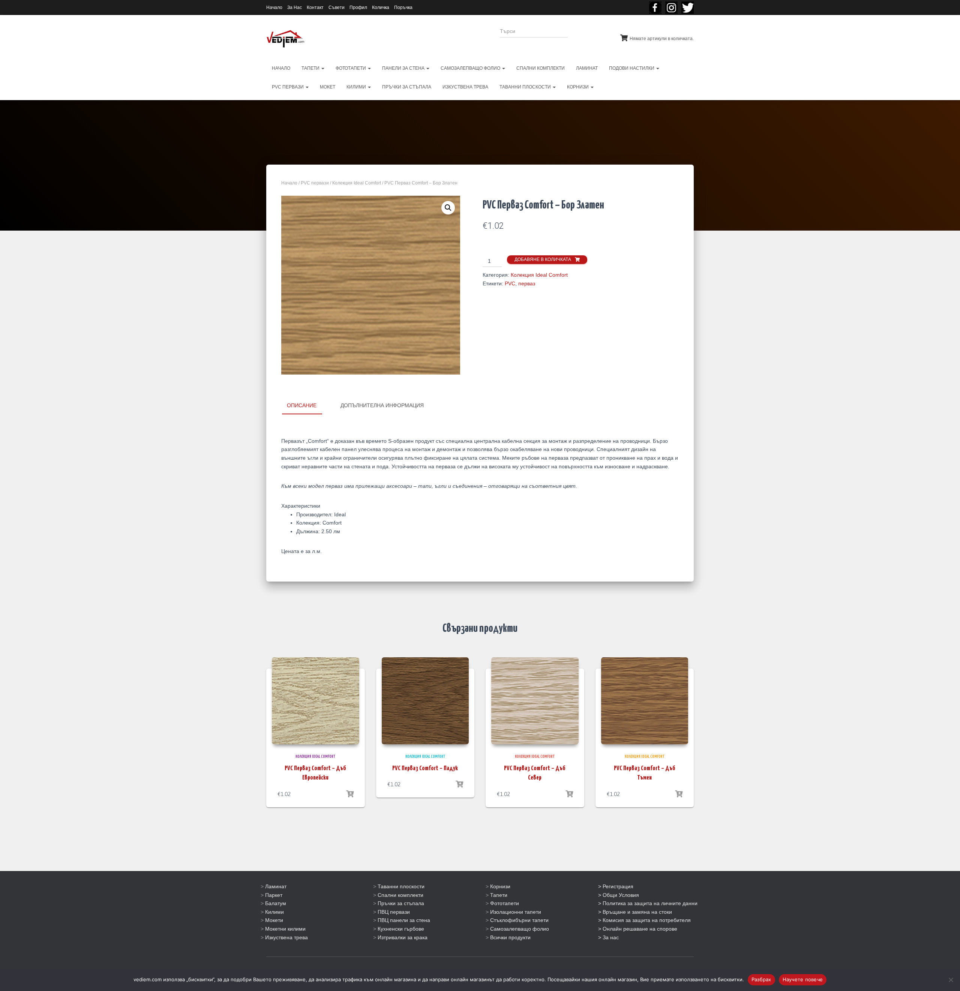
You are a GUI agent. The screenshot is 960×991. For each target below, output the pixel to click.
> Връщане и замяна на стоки (635, 912)
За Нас (294, 7)
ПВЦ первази (394, 912)
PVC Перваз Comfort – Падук (425, 768)
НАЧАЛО (281, 68)
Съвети (336, 7)
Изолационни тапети (515, 912)
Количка (380, 7)
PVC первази (288, 87)
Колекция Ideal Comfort (356, 183)
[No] (950, 980)
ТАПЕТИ (311, 68)
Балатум (275, 903)
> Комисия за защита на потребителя (644, 920)
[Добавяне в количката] (350, 794)
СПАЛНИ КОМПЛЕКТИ (540, 68)
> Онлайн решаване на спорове (637, 929)
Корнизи (500, 886)
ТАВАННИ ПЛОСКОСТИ (526, 87)
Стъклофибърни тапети (519, 920)
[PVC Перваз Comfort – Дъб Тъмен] (644, 701)
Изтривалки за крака (403, 937)
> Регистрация (615, 886)
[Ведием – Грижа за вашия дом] (285, 39)
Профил (358, 7)
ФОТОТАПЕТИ (351, 68)
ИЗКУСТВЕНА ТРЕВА (465, 87)
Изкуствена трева (286, 937)
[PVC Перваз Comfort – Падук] (425, 701)
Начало (274, 7)
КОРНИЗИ (578, 87)
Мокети (274, 920)
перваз (526, 283)
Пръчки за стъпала (401, 903)
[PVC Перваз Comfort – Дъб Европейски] (315, 701)
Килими (274, 912)
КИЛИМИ (356, 87)
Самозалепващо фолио (519, 929)
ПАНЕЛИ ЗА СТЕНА (404, 68)
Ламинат (275, 886)
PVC (510, 283)
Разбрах (761, 979)
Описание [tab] (301, 405)
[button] (448, 207)
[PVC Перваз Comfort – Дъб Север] (535, 701)
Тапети (498, 895)
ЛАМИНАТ (587, 68)
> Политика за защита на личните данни (648, 903)
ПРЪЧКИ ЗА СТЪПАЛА (406, 87)
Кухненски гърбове (401, 929)
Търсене (588, 36)
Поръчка (403, 7)
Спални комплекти (400, 895)
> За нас (608, 937)
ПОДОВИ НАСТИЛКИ (632, 68)
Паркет (273, 895)
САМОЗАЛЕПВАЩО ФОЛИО (471, 68)
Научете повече (803, 979)
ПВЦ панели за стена (404, 920)
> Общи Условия (618, 895)
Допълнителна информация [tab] (382, 405)
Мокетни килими (285, 929)
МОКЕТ (327, 87)
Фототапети (504, 903)
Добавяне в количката (542, 259)
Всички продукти (510, 937)
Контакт (315, 7)
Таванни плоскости (401, 886)
